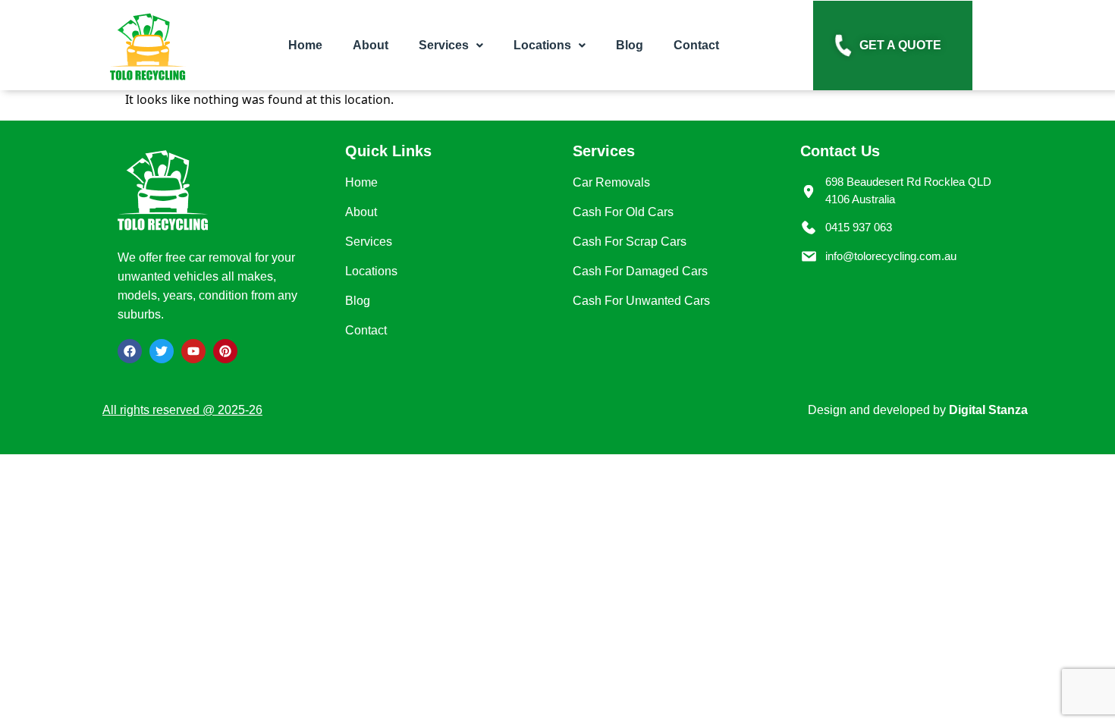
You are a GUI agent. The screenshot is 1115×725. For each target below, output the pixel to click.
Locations (542, 45)
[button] (451, 45)
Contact (696, 45)
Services (444, 45)
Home (305, 45)
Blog (629, 45)
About (370, 45)
